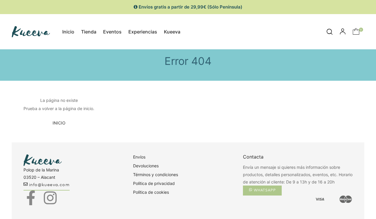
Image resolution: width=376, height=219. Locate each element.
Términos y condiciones (155, 174)
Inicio (68, 32)
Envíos (139, 156)
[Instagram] (50, 198)
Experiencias (142, 32)
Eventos (112, 32)
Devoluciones (146, 165)
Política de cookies (151, 192)
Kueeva (172, 32)
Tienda (88, 32)
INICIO (59, 122)
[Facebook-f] (31, 198)
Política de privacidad (154, 183)
